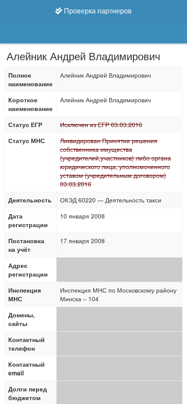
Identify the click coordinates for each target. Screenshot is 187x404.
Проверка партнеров (97, 11)
